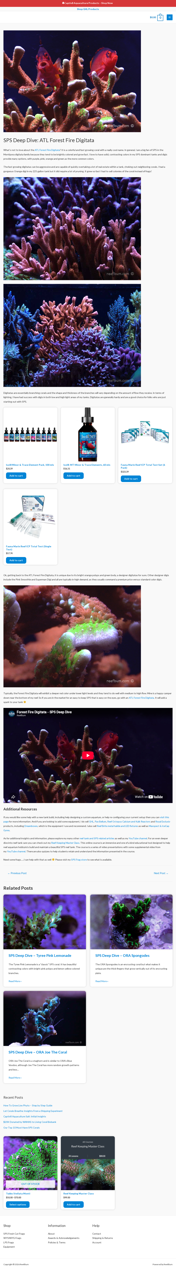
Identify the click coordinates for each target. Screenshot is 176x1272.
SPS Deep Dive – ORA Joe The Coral (38, 1052)
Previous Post (17, 873)
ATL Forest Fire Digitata (47, 149)
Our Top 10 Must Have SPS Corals (21, 1127)
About (51, 1233)
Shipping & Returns (102, 1237)
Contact (96, 1233)
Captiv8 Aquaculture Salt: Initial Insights (24, 1116)
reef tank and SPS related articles (97, 838)
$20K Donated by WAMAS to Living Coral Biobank (29, 1121)
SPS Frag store (79, 859)
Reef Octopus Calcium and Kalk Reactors (128, 821)
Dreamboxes (31, 825)
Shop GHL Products (88, 9)
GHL (91, 821)
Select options (17, 1204)
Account (96, 1242)
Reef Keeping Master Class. (65, 842)
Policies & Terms (56, 1242)
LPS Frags (8, 1242)
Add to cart (16, 475)
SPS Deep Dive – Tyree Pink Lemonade (40, 955)
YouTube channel (138, 838)
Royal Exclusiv (162, 821)
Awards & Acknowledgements (63, 1237)
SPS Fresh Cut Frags (14, 1233)
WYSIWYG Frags (12, 1237)
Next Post (161, 873)
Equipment (9, 1246)
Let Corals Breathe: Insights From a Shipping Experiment (33, 1110)
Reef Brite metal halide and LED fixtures (117, 825)
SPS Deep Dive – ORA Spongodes (122, 955)
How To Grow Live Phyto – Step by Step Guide (27, 1105)
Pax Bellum (100, 821)
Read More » (15, 981)
